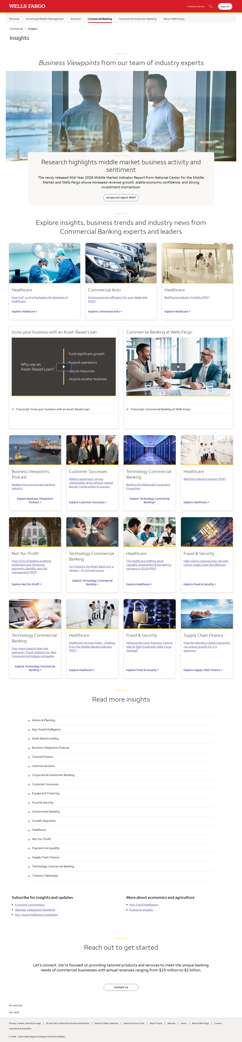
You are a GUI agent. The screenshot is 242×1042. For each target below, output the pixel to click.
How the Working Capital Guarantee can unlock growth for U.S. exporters (207, 646)
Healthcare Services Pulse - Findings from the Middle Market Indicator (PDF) (92, 646)
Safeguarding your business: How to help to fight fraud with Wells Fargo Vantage (149, 646)
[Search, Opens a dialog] (211, 6)
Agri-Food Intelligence (144, 905)
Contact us (121, 987)
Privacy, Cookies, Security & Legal (25, 1023)
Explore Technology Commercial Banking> (150, 500)
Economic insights (141, 910)
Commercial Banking (100, 18)
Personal (14, 18)
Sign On (225, 6)
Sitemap (171, 1023)
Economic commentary (30, 905)
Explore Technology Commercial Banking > (92, 582)
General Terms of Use (134, 1023)
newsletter (35, 910)
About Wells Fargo (174, 18)
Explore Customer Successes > (88, 502)
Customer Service (196, 6)
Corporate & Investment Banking (138, 18)
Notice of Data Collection (106, 1023)
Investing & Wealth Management (45, 18)
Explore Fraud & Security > (200, 584)
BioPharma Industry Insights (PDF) (186, 297)
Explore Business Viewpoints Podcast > (35, 500)
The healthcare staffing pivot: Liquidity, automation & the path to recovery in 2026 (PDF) (148, 564)
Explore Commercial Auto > (105, 311)
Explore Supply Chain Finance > (203, 670)
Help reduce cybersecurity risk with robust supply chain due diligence (206, 563)
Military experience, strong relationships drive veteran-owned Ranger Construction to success (91, 482)
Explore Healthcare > (25, 311)
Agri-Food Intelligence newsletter (36, 915)
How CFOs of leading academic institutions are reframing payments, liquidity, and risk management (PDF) (31, 566)
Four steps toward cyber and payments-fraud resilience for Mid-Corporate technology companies (34, 652)
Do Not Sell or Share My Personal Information (67, 1023)
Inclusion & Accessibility (20, 1028)
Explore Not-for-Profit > (27, 584)
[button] (121, 720)
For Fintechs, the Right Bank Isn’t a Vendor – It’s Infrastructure (91, 568)
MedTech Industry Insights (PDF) (205, 479)
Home (184, 1023)
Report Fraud (156, 1023)
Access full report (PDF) (121, 197)
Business (76, 18)
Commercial (16, 28)
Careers (218, 1023)
